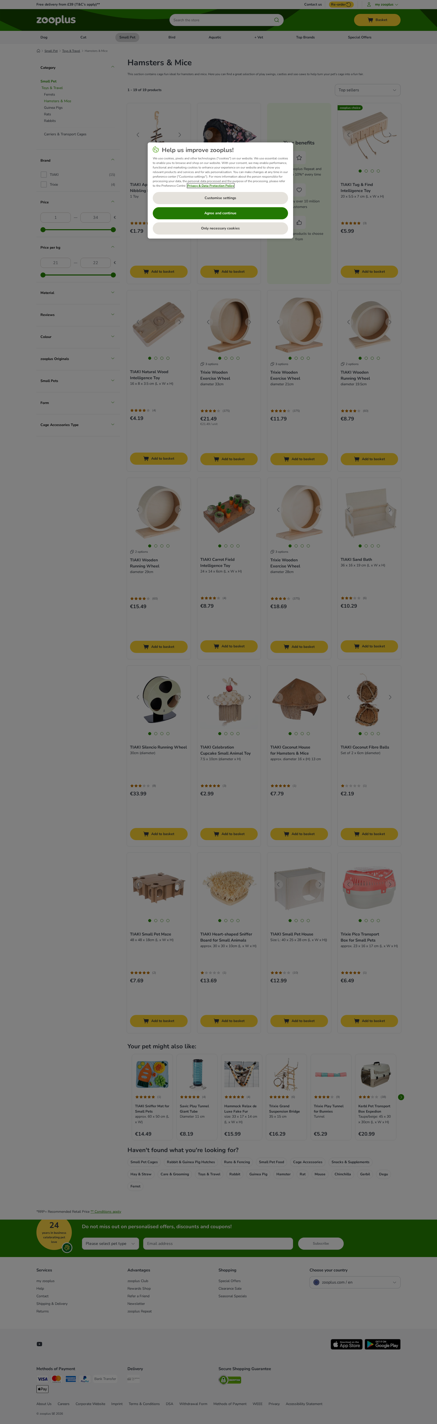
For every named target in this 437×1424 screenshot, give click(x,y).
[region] (220, 190)
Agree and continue (220, 213)
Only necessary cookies (220, 228)
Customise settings (220, 198)
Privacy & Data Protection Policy (210, 186)
